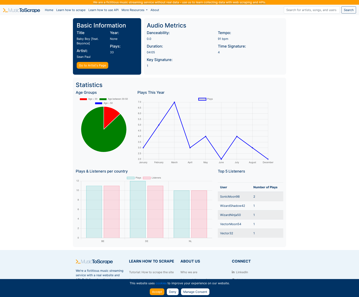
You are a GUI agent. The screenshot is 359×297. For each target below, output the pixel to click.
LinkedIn (241, 272)
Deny (172, 292)
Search (349, 10)
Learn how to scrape (70, 10)
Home (50, 10)
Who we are (188, 272)
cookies (161, 283)
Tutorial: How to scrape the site (151, 272)
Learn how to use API (103, 10)
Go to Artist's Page (92, 65)
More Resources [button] (133, 10)
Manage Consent (195, 292)
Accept (157, 292)
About (155, 10)
